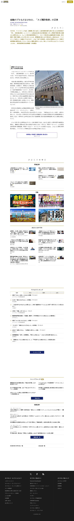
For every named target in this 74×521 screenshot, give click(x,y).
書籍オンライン (33, 490)
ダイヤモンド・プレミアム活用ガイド (13, 486)
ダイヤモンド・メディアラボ (36, 510)
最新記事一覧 (37, 437)
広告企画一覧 (42, 446)
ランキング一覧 (37, 352)
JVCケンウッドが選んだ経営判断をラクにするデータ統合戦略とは (22, 393)
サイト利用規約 (8, 488)
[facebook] (37, 474)
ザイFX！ (32, 495)
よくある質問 (8, 495)
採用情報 (59, 486)
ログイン (64, 1)
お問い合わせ (8, 500)
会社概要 (59, 483)
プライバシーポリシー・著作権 (11, 493)
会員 (57, 292)
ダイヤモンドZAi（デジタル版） (37, 488)
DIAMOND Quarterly (34, 500)
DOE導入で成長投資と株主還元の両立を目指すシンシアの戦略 (51, 388)
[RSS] (43, 474)
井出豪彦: (18, 22)
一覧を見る (37, 398)
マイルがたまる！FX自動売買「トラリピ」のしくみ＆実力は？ (51, 383)
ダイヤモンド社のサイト (35, 478)
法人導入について (9, 503)
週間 (44, 292)
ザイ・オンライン (34, 493)
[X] (30, 474)
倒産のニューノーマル (18, 24)
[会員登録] (70, 2)
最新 (17, 292)
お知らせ (59, 488)
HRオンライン (33, 503)
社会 (11, 24)
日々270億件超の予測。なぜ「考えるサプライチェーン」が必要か (22, 388)
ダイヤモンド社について (63, 478)
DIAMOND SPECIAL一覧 (16, 446)
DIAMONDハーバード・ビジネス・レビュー (39, 486)
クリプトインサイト (34, 505)
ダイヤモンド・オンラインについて (13, 478)
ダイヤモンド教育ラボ (35, 508)
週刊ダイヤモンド (34, 483)
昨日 (30, 292)
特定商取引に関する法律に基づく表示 (13, 490)
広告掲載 (7, 498)
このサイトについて (9, 481)
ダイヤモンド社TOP (62, 481)
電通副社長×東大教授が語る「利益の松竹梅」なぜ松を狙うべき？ (22, 383)
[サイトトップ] (6, 2)
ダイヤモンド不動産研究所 (36, 498)
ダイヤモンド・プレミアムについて (12, 483)
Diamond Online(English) (35, 481)
